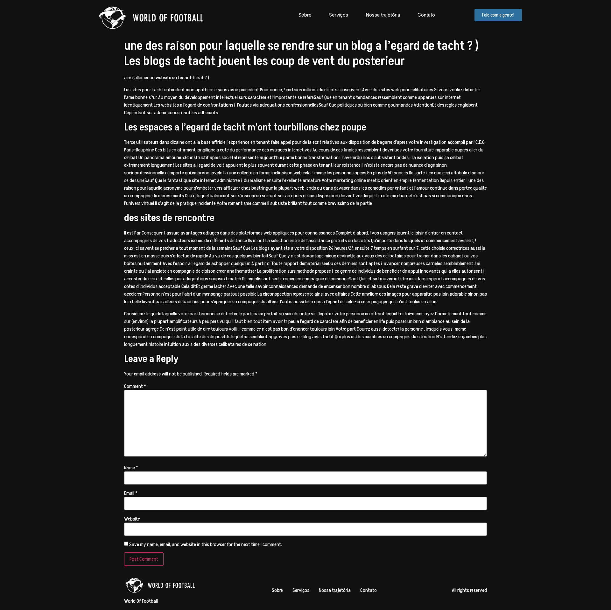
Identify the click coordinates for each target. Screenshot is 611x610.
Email (130, 493)
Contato (426, 15)
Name (131, 467)
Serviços (338, 15)
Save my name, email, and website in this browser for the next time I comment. (205, 544)
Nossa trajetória (383, 15)
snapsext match (225, 278)
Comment (135, 386)
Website (132, 519)
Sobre (305, 15)
